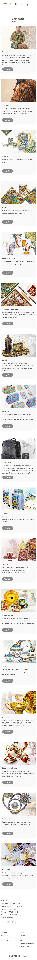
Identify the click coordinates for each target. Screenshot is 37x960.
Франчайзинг (5, 935)
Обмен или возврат (25, 938)
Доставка (22, 935)
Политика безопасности (27, 943)
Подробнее (7, 69)
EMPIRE (14, 22)
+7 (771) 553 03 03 (11, 915)
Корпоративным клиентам (9, 938)
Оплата (22, 932)
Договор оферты (25, 946)
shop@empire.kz (10, 917)
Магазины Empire (6, 941)
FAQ (21, 941)
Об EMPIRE (4, 932)
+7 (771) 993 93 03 (12, 912)
